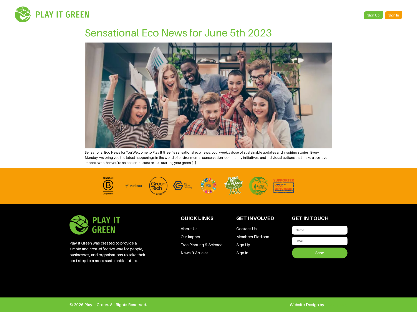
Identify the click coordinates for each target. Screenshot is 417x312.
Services (256, 15)
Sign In (393, 15)
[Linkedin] (75, 279)
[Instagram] (119, 279)
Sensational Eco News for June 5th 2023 (178, 32)
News (332, 15)
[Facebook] (89, 279)
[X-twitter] (104, 279)
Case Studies (282, 15)
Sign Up (373, 15)
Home (218, 15)
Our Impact (310, 15)
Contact (352, 15)
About (236, 15)
